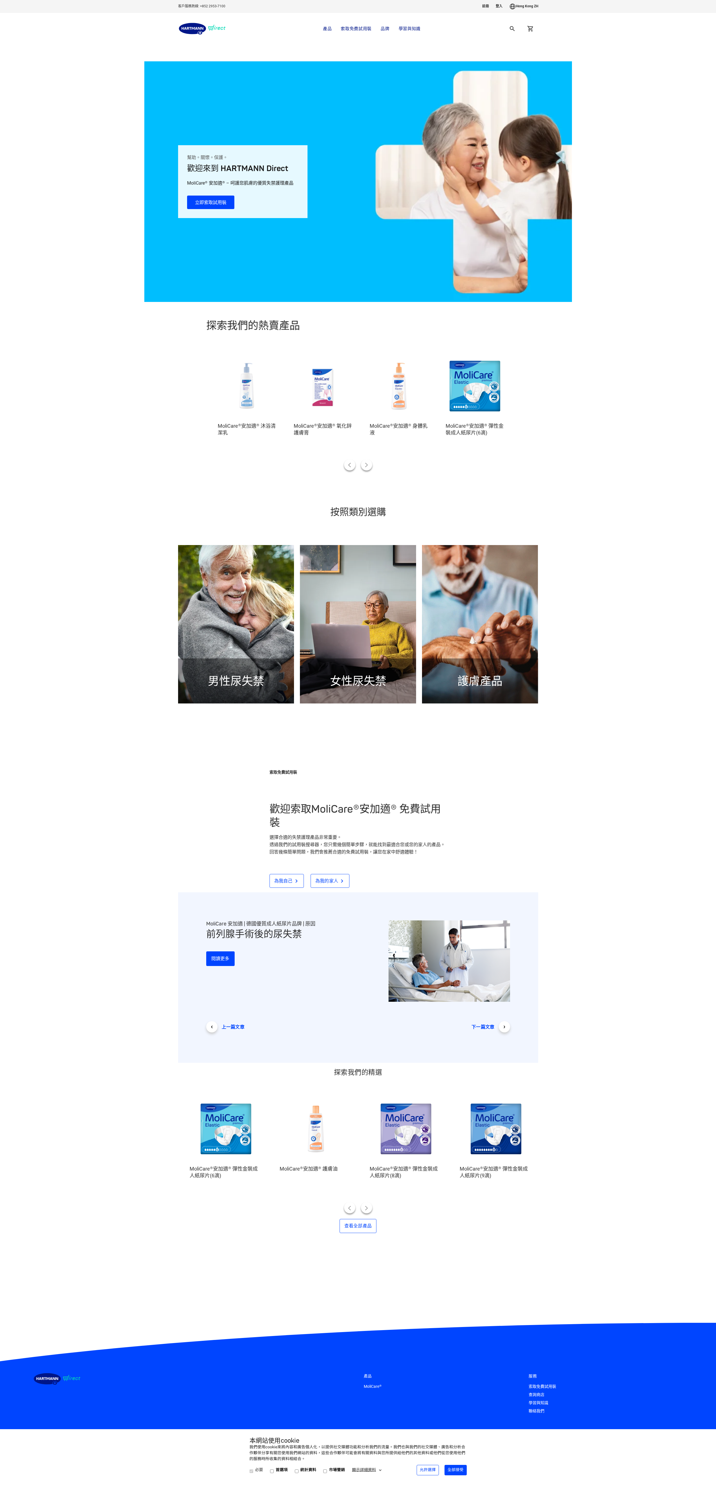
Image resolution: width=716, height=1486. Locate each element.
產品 (327, 28)
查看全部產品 (358, 1226)
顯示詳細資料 (364, 1470)
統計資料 (308, 1470)
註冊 (485, 6)
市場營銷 (337, 1470)
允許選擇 (428, 1470)
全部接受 (456, 1470)
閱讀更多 (220, 958)
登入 (499, 6)
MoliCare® (372, 1386)
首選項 (282, 1470)
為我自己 (283, 881)
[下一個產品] (366, 464)
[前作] (349, 464)
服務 (533, 1376)
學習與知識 (410, 28)
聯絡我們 (536, 1411)
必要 (259, 1470)
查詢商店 (536, 1394)
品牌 (385, 28)
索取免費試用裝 (356, 28)
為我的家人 (326, 881)
